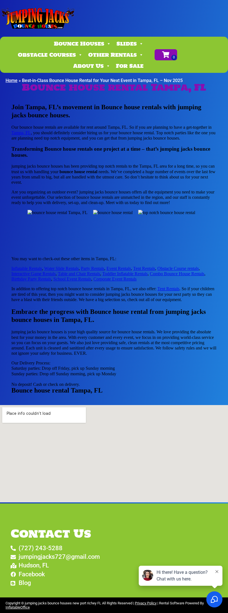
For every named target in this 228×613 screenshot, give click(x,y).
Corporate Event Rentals (115, 279)
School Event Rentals (72, 279)
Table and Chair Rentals (79, 273)
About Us (88, 66)
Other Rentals (112, 55)
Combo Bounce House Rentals (177, 273)
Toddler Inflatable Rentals (125, 273)
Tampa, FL (21, 132)
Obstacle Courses (47, 55)
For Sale (129, 66)
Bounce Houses (79, 43)
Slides (127, 43)
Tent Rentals (144, 268)
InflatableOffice (18, 607)
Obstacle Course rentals (178, 268)
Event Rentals (118, 268)
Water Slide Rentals (61, 268)
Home (12, 80)
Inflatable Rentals (26, 268)
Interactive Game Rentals (33, 273)
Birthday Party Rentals (31, 279)
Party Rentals (92, 268)
